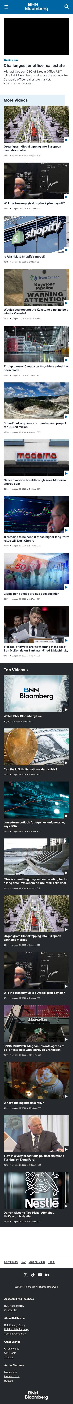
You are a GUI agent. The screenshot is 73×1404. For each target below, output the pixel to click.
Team (51, 1261)
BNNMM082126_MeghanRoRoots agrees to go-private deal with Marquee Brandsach (34, 1047)
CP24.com (10, 1352)
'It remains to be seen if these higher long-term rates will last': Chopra (36, 538)
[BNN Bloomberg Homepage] (36, 7)
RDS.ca (8, 1380)
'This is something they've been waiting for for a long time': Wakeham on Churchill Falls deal (36, 881)
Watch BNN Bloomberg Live (23, 716)
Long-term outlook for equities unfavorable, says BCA (34, 824)
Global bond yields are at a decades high (31, 593)
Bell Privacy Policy (14, 1325)
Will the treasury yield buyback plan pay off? (34, 203)
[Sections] (6, 6)
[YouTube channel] (40, 1274)
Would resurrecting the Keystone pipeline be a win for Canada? (36, 311)
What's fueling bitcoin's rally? (24, 1103)
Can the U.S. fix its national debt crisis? (30, 769)
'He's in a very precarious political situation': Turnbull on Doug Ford (34, 1157)
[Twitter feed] (26, 1274)
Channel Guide (37, 1261)
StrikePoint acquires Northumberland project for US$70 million (35, 425)
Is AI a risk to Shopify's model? (25, 256)
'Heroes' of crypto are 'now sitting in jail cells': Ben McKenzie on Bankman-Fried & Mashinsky (36, 648)
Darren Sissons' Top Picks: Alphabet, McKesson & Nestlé (29, 1214)
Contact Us (10, 1309)
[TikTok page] (33, 1274)
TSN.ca (8, 1357)
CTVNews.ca (11, 1348)
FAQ (23, 1261)
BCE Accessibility (14, 1305)
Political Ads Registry (16, 1329)
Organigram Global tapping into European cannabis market (32, 148)
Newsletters (11, 1261)
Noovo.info (10, 1372)
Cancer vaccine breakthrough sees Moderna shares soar (35, 482)
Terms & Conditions (15, 1333)
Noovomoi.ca (11, 1376)
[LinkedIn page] (47, 1274)
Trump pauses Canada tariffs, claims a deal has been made (36, 368)
